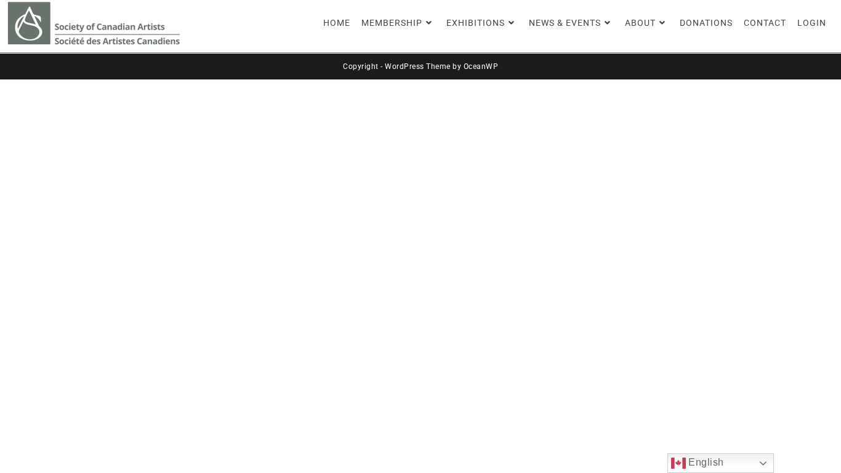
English (705, 462)
